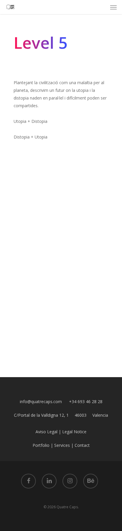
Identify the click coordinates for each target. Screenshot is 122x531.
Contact (82, 445)
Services (62, 445)
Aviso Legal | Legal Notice (61, 431)
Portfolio (41, 445)
